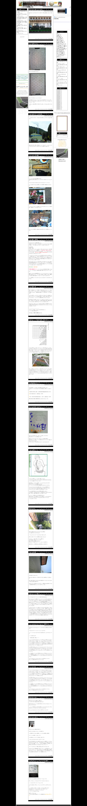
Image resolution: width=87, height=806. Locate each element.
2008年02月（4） (59, 108)
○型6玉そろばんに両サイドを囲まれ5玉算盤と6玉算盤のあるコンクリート (22, 18)
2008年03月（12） (60, 107)
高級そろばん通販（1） (60, 40)
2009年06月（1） (59, 96)
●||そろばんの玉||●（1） (60, 50)
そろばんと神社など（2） (61, 41)
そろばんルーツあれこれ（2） (61, 44)
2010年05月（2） (59, 92)
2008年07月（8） (59, 103)
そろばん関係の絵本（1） (61, 47)
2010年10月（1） (59, 91)
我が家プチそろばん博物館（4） (62, 48)
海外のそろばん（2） (60, 39)
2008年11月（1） (59, 100)
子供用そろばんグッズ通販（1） (62, 46)
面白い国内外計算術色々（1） (61, 49)
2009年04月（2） (59, 98)
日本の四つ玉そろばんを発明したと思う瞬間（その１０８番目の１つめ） (22, 22)
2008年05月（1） (59, 105)
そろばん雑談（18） (60, 37)
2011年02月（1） (59, 90)
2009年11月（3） (59, 95)
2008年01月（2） (59, 109)
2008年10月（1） (59, 101)
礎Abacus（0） (59, 56)
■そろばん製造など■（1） (61, 51)
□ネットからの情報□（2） (61, 52)
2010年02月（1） (59, 94)
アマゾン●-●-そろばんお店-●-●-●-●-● (62, 112)
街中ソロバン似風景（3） (61, 53)
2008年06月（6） (59, 104)
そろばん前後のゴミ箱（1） (61, 54)
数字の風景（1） (59, 36)
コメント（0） (37, 38)
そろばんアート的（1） (60, 55)
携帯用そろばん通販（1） (61, 42)
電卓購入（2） (59, 35)
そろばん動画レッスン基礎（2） (62, 45)
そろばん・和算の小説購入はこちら (36, 312)
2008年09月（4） (59, 102)
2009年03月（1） (59, 99)
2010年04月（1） (59, 93)
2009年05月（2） (59, 97)
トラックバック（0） (43, 38)
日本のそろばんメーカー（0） (61, 43)
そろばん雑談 (50, 38)
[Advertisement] (45, 6)
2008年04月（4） (59, 106)
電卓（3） (58, 33)
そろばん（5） (59, 34)
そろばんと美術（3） (60, 38)
